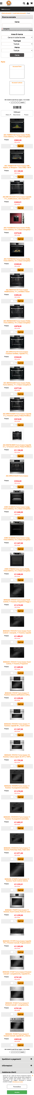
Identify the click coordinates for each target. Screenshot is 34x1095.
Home (2, 30)
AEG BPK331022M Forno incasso (17, 476)
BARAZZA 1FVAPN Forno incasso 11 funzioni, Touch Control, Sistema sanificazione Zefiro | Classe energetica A (17, 880)
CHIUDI (32, 1075)
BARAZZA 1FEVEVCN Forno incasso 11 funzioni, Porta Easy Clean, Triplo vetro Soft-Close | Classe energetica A (17, 849)
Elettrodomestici (5, 9)
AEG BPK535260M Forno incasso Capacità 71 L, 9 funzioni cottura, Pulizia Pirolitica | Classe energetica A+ (17, 415)
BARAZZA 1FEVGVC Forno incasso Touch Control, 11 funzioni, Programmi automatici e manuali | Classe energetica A (17, 663)
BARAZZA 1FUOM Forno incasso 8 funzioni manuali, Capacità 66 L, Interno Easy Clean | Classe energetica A (17, 1035)
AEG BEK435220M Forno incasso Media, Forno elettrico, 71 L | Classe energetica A (17, 383)
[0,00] (31, 3)
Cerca (17, 22)
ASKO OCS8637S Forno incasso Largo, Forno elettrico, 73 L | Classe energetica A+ (17, 508)
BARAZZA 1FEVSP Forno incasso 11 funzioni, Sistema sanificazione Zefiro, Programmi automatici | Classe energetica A (17, 695)
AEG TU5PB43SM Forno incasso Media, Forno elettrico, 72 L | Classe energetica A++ (17, 260)
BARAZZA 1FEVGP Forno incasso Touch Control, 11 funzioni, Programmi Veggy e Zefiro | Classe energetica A (17, 601)
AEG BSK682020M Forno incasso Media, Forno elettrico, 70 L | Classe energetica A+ (16, 322)
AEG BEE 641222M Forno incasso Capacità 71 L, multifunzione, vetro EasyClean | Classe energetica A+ (17, 198)
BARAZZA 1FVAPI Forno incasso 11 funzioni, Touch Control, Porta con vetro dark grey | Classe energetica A (17, 911)
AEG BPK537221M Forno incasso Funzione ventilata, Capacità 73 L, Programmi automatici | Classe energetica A (17, 354)
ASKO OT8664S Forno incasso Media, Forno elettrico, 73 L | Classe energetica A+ (17, 570)
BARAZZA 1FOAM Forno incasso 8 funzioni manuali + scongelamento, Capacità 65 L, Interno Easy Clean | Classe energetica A (17, 1005)
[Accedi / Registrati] (28, 3)
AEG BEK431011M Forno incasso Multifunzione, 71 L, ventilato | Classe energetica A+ (17, 291)
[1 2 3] (13, 332)
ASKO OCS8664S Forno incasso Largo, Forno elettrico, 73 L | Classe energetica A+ (17, 539)
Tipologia (17, 41)
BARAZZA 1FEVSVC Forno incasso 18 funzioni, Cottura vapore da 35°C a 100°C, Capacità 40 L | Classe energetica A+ (17, 756)
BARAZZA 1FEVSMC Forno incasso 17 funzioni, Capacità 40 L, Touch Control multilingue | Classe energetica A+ (17, 725)
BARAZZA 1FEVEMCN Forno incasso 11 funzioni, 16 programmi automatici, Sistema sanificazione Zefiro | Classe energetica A (17, 819)
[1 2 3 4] (13, 487)
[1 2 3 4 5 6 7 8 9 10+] (13, 146)
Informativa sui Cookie (17, 1081)
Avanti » (22, 102)
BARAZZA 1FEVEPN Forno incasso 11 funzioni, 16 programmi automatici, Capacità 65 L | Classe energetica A (17, 787)
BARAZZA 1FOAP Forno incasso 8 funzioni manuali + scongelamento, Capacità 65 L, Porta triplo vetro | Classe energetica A (17, 973)
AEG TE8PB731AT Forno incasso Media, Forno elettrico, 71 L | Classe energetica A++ (17, 136)
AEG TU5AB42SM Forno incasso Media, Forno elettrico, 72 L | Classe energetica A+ (17, 229)
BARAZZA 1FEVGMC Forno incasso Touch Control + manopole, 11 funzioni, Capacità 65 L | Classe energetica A (17, 632)
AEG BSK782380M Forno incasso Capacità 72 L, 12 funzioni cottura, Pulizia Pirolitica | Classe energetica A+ (17, 446)
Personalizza (17, 1086)
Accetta (17, 1092)
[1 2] (13, 208)
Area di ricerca (17, 34)
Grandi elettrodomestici (22, 30)
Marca (17, 47)
